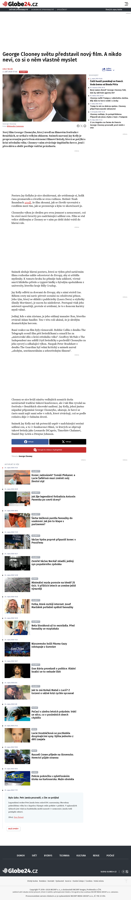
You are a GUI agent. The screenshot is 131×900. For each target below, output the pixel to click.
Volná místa (99, 881)
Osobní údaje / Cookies (82, 881)
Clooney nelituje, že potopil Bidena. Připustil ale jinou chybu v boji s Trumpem (108, 115)
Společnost (62, 10)
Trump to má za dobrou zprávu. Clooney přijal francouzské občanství (108, 107)
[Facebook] (78, 126)
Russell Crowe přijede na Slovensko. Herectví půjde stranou (52, 756)
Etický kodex (32, 881)
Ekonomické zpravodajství (42, 10)
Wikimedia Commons (15, 126)
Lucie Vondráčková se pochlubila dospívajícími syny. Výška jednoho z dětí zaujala (52, 736)
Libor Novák (8, 69)
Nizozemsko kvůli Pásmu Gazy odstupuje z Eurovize (49, 645)
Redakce (42, 881)
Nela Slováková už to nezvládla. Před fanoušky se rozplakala (53, 627)
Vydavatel (60, 881)
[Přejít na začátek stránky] (126, 881)
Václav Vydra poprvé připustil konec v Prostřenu (53, 541)
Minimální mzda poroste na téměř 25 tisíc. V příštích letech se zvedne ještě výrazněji (53, 585)
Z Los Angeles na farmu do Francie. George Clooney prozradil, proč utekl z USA (107, 125)
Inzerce (68, 881)
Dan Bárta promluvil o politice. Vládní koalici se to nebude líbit (53, 670)
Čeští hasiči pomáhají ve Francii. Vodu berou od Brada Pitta (106, 83)
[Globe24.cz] (20, 3)
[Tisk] (84, 126)
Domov (21, 855)
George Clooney (25, 456)
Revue (96, 855)
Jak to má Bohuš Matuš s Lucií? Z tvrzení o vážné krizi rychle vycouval (52, 692)
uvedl (28, 202)
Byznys (48, 855)
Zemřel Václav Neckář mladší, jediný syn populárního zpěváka (52, 563)
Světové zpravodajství (18, 10)
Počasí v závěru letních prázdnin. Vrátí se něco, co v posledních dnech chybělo (53, 714)
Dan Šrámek (19, 817)
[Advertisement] (49, 171)
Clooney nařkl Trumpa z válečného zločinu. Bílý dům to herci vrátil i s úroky (109, 99)
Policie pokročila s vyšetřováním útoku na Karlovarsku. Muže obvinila (52, 778)
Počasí (110, 855)
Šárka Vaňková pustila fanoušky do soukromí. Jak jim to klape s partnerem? (52, 521)
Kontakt (51, 881)
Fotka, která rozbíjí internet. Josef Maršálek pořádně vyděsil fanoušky (52, 606)
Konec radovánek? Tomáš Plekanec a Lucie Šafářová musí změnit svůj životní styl (53, 478)
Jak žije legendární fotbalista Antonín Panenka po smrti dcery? (53, 498)
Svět (34, 855)
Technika (64, 855)
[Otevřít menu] (126, 4)
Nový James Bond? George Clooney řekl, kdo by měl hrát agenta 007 (108, 91)
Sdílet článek (108, 69)
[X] (81, 126)
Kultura (81, 855)
